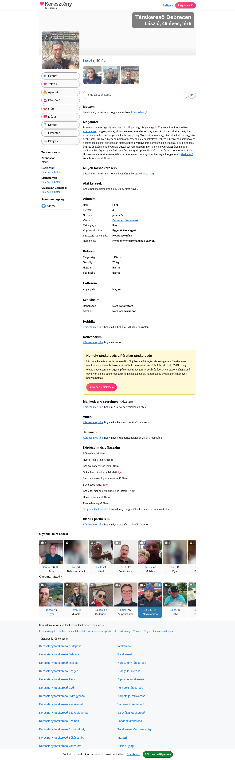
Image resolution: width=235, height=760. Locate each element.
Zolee (173, 609)
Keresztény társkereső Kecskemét (61, 704)
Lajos (123, 609)
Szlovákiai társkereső (131, 712)
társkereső (187, 154)
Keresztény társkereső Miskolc (58, 662)
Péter (74, 609)
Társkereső (125, 654)
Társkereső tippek (163, 631)
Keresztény (58, 5)
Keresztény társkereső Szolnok (59, 721)
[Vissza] (45, 556)
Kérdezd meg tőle (93, 327)
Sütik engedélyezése (158, 754)
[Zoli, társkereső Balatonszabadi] (76, 552)
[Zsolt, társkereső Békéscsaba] (125, 552)
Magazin (123, 737)
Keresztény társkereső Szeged (58, 671)
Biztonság (124, 631)
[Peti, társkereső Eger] (175, 552)
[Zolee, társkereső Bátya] (175, 594)
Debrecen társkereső (125, 220)
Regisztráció (185, 5)
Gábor (47, 567)
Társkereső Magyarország (134, 729)
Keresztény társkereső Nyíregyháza (62, 696)
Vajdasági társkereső (131, 704)
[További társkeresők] (190, 556)
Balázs (99, 609)
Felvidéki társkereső (130, 687)
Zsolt (99, 567)
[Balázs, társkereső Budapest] (101, 594)
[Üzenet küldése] (192, 95)
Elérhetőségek (47, 631)
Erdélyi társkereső (129, 671)
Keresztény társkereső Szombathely (62, 729)
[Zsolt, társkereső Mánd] (101, 552)
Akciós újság (126, 746)
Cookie (137, 631)
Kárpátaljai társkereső (131, 696)
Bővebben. (133, 754)
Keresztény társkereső (132, 662)
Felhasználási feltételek (72, 631)
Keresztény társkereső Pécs (57, 679)
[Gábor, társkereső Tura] (51, 552)
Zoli (74, 567)
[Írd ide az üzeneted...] (135, 95)
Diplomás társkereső (131, 679)
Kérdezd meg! (139, 112)
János (148, 567)
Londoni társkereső (130, 721)
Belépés (168, 5)
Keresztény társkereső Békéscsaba (61, 737)
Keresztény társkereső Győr (57, 687)
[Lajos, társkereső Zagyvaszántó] (125, 594)
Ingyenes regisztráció (102, 387)
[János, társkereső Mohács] (150, 552)
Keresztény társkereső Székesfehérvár (64, 712)
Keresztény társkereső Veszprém (60, 746)
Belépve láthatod (51, 172)
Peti (173, 567)
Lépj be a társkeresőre (95, 509)
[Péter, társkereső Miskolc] (76, 594)
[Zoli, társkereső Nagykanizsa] (150, 594)
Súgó (147, 631)
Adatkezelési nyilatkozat (102, 631)
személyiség (90, 131)
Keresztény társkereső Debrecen (60, 654)
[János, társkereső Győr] (51, 594)
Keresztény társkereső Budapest (60, 646)
